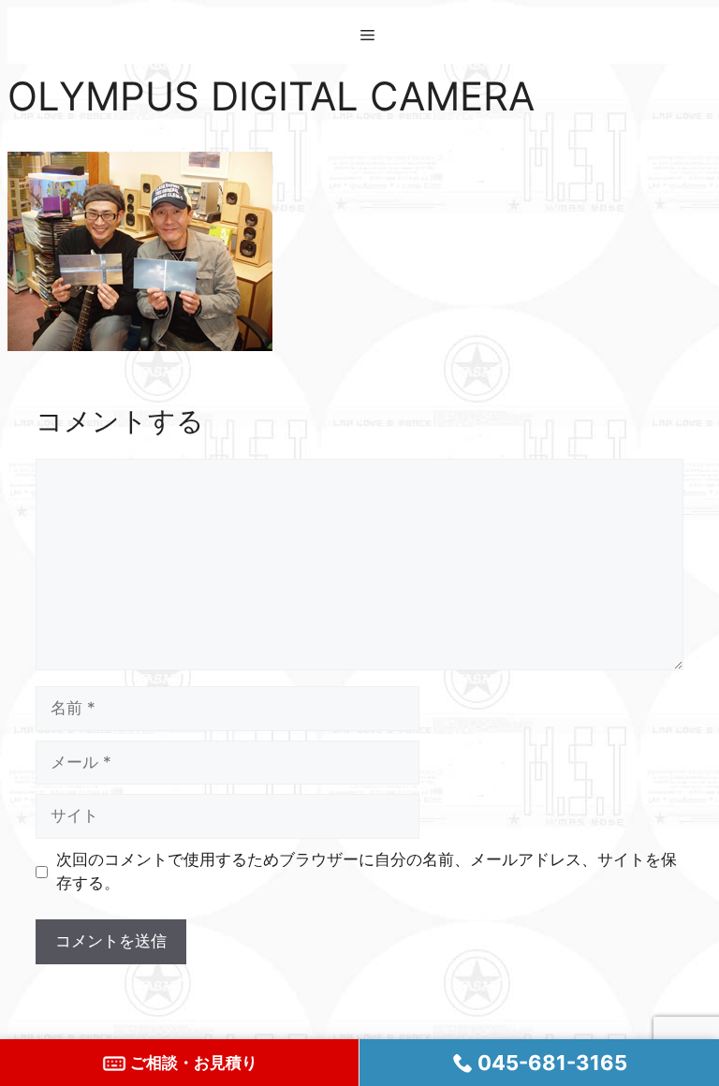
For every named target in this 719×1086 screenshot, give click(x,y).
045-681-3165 (550, 1062)
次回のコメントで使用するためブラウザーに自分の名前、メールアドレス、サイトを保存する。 (366, 871)
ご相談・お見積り (191, 1062)
